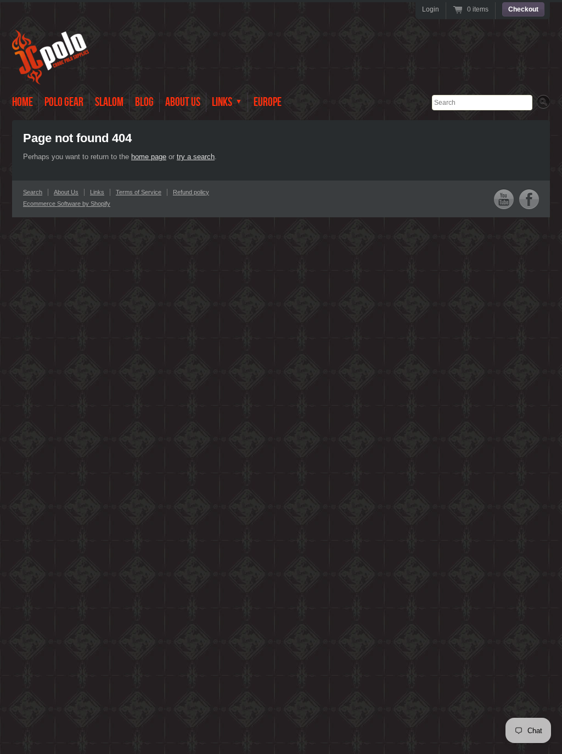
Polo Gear (63, 102)
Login (430, 9)
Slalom (109, 102)
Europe (268, 102)
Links (97, 192)
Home (22, 102)
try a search (196, 157)
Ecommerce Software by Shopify (66, 203)
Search (32, 192)
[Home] (50, 76)
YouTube (504, 199)
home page (148, 157)
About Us (182, 102)
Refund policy (191, 192)
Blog (144, 102)
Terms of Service (138, 192)
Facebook (529, 199)
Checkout (523, 9)
